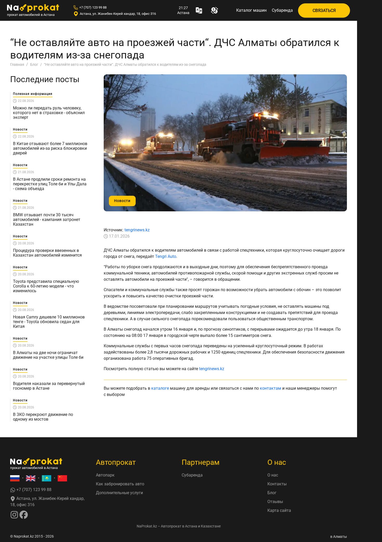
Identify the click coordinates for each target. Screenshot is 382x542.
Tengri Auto (165, 256)
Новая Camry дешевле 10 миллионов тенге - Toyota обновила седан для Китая (49, 322)
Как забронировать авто (120, 483)
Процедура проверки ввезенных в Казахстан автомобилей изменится (47, 253)
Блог (271, 492)
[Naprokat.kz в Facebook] (23, 514)
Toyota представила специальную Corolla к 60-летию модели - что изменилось (46, 286)
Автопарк (105, 475)
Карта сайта (279, 510)
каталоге (160, 388)
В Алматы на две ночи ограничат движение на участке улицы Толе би (48, 355)
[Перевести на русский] (14, 478)
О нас (272, 475)
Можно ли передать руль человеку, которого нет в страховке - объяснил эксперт (49, 113)
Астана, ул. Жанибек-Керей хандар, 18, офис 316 (118, 14)
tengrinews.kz (137, 229)
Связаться (324, 10)
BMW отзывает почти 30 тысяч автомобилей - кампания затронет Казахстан (46, 220)
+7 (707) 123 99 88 (93, 7)
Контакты (277, 483)
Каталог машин (251, 10)
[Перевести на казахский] (46, 478)
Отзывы (275, 501)
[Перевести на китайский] (62, 478)
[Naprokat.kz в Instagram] (14, 514)
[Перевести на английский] (30, 478)
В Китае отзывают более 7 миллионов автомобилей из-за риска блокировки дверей (50, 148)
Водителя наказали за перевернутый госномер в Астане (49, 386)
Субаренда (282, 10)
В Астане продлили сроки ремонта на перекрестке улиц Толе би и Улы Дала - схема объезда (50, 184)
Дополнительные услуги (119, 492)
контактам (270, 388)
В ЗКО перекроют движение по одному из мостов (43, 417)
